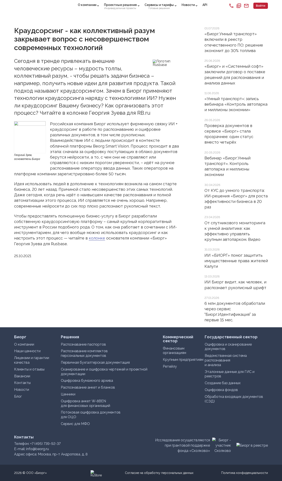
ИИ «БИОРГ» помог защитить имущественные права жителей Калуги (236, 261)
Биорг (30, 5)
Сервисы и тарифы (159, 6)
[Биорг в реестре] (252, 445)
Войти (260, 5)
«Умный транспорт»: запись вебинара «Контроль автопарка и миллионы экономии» (235, 104)
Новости (188, 5)
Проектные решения (120, 6)
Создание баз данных (223, 383)
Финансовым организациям (174, 350)
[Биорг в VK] (85, 472)
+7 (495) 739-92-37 (45, 444)
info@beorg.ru (37, 449)
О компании (87, 5)
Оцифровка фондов (221, 390)
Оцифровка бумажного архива (87, 380)
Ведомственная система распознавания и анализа (226, 360)
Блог (18, 396)
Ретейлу (170, 366)
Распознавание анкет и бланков (88, 387)
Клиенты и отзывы (29, 369)
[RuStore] (93, 472)
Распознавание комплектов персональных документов (84, 353)
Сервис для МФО (75, 424)
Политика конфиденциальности (244, 473)
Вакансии (22, 376)
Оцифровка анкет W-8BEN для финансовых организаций (85, 403)
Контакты (22, 383)
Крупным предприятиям (183, 359)
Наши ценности (27, 351)
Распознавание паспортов (83, 344)
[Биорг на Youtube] (78, 472)
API (204, 5)
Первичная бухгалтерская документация (95, 362)
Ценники (68, 394)
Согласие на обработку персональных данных (159, 473)
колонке (97, 238)
